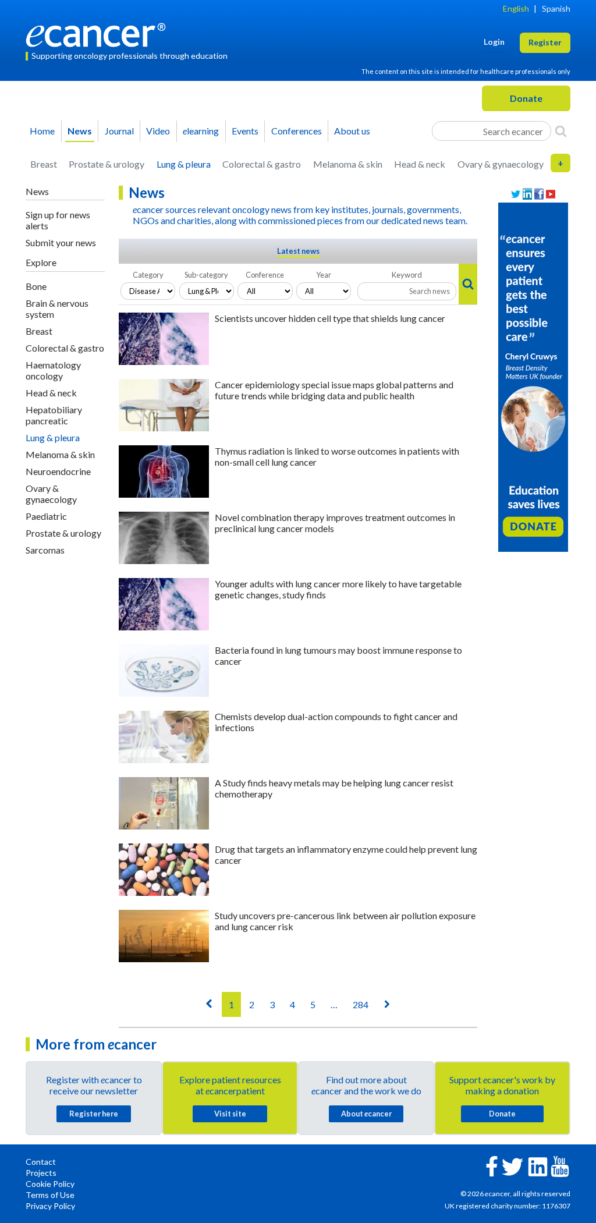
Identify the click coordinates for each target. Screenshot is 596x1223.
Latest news (298, 251)
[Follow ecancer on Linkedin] (537, 1166)
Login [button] (494, 42)
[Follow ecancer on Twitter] (512, 1166)
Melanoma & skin (347, 163)
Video (158, 130)
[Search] (560, 131)
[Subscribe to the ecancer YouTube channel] (559, 1166)
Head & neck (419, 163)
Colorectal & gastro (261, 163)
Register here (93, 1113)
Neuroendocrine (58, 471)
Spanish (556, 8)
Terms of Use (50, 1195)
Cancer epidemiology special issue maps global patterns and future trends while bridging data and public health (334, 390)
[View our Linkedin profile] (527, 194)
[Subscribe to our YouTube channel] (550, 194)
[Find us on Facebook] (539, 194)
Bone (36, 286)
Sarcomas (45, 549)
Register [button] (545, 42)
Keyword (407, 274)
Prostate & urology (106, 163)
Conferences (296, 130)
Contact (41, 1162)
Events (245, 130)
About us (352, 130)
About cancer (366, 1113)
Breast (43, 163)
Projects (41, 1173)
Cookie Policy (50, 1184)
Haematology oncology (53, 370)
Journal (119, 130)
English (516, 8)
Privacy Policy (50, 1206)
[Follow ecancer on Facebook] (492, 1165)
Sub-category (206, 274)
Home (42, 130)
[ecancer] (99, 33)
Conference (265, 274)
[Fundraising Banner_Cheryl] (533, 376)
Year (323, 274)
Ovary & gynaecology (500, 163)
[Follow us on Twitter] (515, 194)
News (80, 130)
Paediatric (46, 516)
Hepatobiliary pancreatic (54, 415)
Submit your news (61, 242)
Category (148, 274)
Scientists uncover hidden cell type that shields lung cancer (330, 318)
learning (201, 130)
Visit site (230, 1113)
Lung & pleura (184, 163)
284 (360, 1004)
